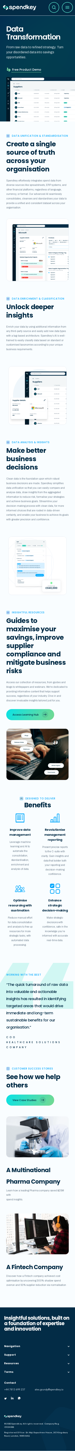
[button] (67, 7)
